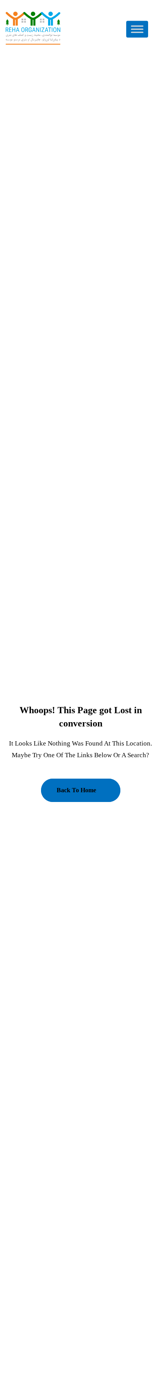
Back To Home (76, 790)
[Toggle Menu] (137, 29)
